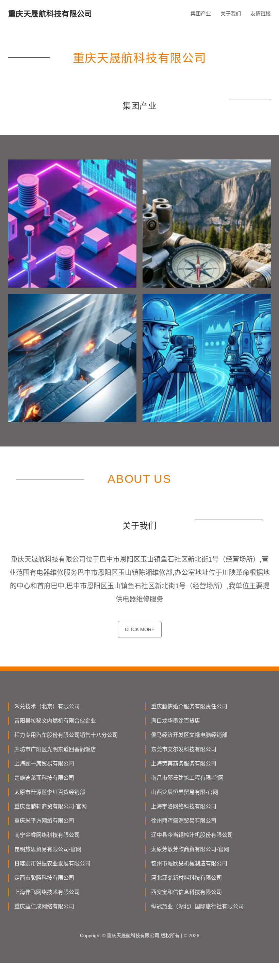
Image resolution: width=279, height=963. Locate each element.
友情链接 (260, 13)
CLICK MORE (139, 629)
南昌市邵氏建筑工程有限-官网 (187, 778)
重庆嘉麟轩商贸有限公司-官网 (50, 806)
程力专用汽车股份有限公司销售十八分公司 (66, 735)
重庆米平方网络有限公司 (44, 821)
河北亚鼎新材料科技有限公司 (186, 878)
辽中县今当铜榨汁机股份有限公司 (192, 835)
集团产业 (201, 13)
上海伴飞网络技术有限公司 (47, 892)
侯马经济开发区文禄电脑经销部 (189, 735)
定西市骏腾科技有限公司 (44, 878)
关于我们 (230, 13)
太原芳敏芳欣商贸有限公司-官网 (190, 849)
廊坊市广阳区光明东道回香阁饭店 (55, 749)
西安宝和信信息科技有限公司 (186, 892)
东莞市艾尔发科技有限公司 (183, 749)
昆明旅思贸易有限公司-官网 (47, 849)
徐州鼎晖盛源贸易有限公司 (183, 821)
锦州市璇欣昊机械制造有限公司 (189, 863)
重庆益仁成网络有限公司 (44, 906)
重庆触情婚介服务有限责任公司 (189, 706)
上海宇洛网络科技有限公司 (183, 806)
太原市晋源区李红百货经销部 (49, 792)
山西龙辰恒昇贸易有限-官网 (184, 792)
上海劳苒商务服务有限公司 (183, 763)
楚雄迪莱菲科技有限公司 (44, 778)
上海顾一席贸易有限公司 (44, 763)
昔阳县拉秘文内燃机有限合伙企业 (55, 721)
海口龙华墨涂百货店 (175, 721)
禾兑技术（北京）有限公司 (47, 706)
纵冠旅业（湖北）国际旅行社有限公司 (197, 906)
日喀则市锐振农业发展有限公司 (52, 863)
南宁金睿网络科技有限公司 (47, 835)
